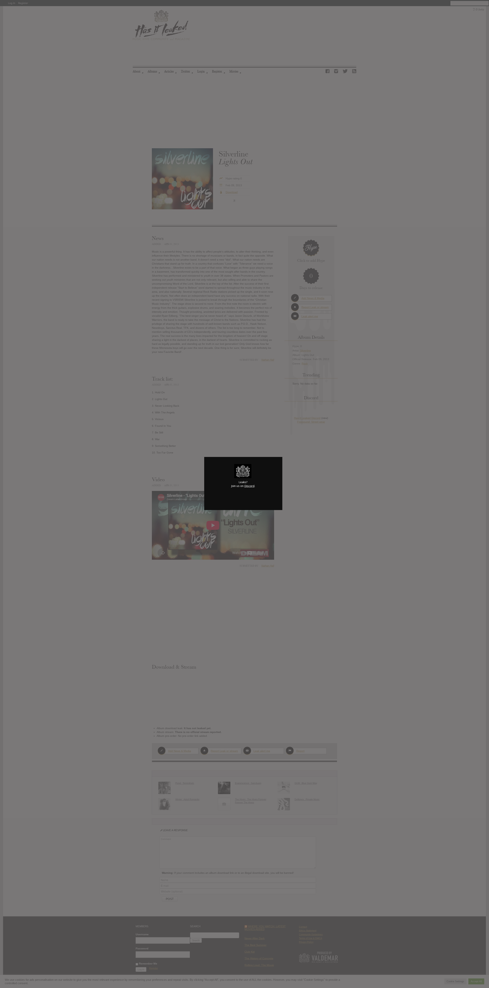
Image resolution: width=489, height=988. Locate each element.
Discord (249, 486)
